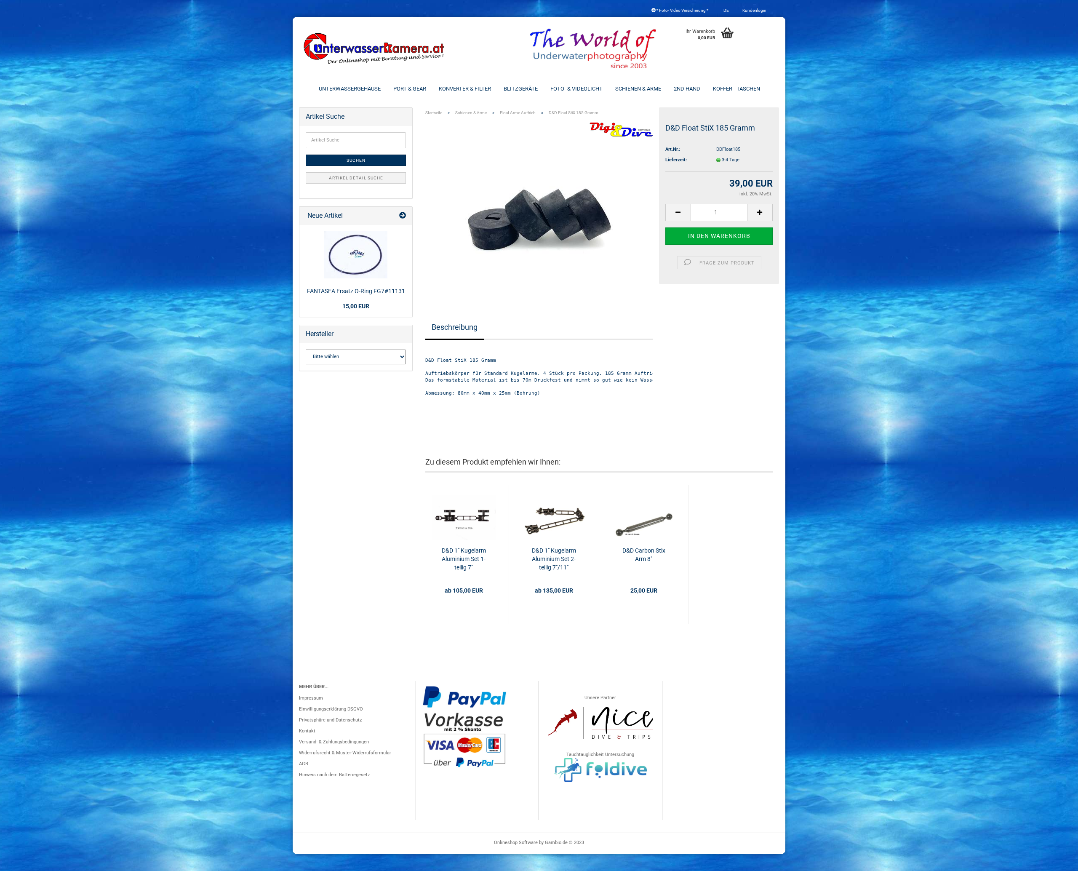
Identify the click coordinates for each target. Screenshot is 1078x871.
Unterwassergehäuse (350, 88)
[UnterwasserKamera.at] (375, 48)
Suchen (356, 160)
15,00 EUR (355, 306)
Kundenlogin (754, 10)
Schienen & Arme (638, 88)
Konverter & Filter (465, 88)
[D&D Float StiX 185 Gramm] (539, 206)
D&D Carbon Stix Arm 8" (643, 554)
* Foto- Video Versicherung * (682, 10)
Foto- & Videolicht (576, 88)
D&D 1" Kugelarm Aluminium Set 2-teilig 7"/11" (554, 559)
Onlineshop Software (516, 842)
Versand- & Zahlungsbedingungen (334, 742)
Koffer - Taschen (736, 88)
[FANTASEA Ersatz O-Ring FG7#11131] (355, 254)
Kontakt (307, 731)
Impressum (311, 698)
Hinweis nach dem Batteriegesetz (334, 774)
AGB (303, 764)
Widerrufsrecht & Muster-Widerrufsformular (345, 753)
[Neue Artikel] (402, 216)
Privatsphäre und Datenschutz (330, 720)
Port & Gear (409, 88)
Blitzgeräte (521, 88)
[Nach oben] (1054, 860)
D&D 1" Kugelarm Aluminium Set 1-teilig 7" (464, 559)
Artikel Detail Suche (356, 178)
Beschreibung (455, 327)
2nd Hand (687, 88)
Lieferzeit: (676, 160)
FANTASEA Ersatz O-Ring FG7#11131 (356, 291)
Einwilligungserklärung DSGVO (331, 709)
